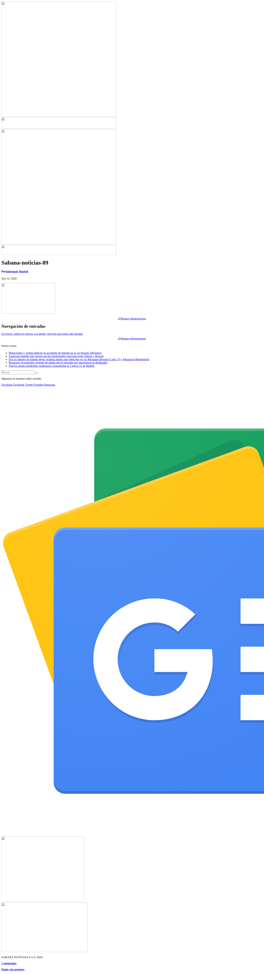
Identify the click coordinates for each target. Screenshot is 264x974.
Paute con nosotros (12, 969)
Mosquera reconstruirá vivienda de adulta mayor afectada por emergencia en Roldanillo (58, 362)
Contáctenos (9, 963)
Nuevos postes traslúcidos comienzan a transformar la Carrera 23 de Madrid (51, 365)
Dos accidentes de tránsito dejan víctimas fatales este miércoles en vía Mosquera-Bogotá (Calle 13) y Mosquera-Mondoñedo (79, 359)
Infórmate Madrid (17, 271)
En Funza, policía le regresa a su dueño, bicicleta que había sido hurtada (42, 333)
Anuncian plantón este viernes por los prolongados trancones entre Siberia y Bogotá (56, 356)
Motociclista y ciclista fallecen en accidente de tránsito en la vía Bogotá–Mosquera (55, 352)
